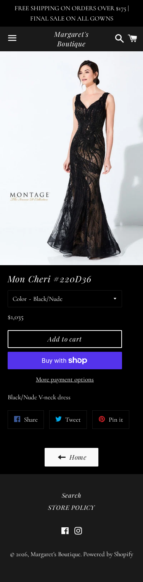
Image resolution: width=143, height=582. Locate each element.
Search (72, 495)
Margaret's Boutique (71, 39)
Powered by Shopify (108, 554)
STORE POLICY (71, 507)
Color (20, 299)
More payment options (65, 379)
